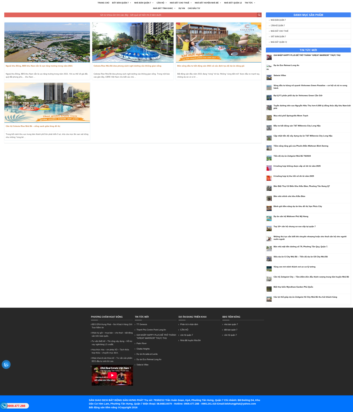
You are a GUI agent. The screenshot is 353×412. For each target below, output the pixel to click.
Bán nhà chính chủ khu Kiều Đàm (289, 196)
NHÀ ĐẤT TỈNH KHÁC (163, 8)
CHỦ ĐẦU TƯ (194, 8)
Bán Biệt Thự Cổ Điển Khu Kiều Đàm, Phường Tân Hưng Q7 (302, 186)
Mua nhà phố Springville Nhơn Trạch (291, 116)
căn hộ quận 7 (278, 25)
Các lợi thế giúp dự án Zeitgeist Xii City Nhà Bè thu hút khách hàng (305, 297)
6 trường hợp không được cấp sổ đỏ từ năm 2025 (297, 166)
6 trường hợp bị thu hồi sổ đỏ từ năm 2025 (294, 176)
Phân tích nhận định (189, 324)
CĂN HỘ (160, 3)
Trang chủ (103, 3)
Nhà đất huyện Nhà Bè (207, 3)
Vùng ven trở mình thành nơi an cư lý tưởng (294, 267)
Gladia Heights (143, 349)
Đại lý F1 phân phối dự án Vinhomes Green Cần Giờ (298, 95)
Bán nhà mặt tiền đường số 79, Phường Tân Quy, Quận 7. (301, 246)
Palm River (142, 343)
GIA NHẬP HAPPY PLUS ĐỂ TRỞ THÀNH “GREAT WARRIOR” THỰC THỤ (307, 55)
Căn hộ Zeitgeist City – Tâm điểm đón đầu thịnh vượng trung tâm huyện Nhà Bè (311, 277)
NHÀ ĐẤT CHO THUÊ (179, 3)
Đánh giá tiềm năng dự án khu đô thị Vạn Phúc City (298, 206)
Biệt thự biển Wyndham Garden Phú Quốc (293, 287)
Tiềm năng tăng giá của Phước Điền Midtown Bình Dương (301, 146)
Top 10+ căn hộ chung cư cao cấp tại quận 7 (295, 226)
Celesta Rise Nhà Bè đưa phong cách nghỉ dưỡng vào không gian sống (127, 66)
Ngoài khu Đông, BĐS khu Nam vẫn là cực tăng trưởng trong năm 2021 (39, 66)
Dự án (182, 8)
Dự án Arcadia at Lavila (147, 354)
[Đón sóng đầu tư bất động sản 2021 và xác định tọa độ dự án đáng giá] (218, 42)
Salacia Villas (280, 75)
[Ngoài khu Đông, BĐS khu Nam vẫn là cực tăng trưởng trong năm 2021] (47, 42)
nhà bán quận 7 (142, 3)
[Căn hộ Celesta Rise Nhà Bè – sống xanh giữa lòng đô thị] (47, 103)
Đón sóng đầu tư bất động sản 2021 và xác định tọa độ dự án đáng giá (210, 66)
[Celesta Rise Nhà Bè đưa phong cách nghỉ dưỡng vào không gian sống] (133, 42)
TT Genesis (142, 324)
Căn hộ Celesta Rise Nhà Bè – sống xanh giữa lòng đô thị (33, 126)
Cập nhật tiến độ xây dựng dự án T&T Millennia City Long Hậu (303, 136)
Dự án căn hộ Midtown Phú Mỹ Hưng (291, 216)
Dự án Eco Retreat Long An (286, 65)
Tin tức (249, 3)
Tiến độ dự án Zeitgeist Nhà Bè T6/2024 (292, 156)
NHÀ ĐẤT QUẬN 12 (233, 3)
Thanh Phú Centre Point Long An (151, 330)
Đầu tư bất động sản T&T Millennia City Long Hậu (297, 126)
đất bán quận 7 (120, 3)
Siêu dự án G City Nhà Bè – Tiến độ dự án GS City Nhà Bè (301, 257)
